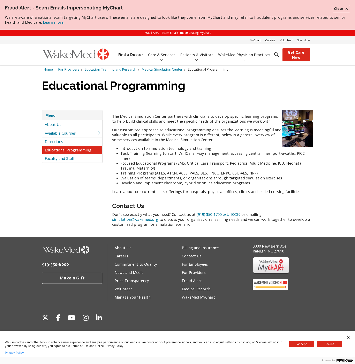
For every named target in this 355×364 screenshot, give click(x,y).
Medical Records (196, 288)
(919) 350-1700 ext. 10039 (218, 214)
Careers (270, 40)
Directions (54, 141)
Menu (50, 115)
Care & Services (161, 54)
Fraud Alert (192, 280)
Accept (302, 344)
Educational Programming (68, 150)
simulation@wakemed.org (135, 219)
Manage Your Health (133, 297)
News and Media (129, 272)
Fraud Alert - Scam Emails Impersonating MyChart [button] (177, 33)
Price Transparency (132, 280)
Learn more (53, 22)
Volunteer (286, 40)
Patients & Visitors (196, 54)
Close (338, 8)
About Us (53, 124)
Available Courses (60, 133)
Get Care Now (296, 55)
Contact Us (192, 256)
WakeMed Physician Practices (244, 54)
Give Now (303, 40)
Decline (329, 344)
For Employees (195, 264)
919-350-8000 (55, 264)
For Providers (194, 272)
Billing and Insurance (200, 247)
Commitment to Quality (136, 264)
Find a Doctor (130, 54)
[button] (98, 133)
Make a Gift (72, 278)
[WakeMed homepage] (75, 55)
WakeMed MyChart (198, 297)
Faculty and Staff (59, 158)
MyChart (255, 40)
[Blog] (270, 288)
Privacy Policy (14, 352)
